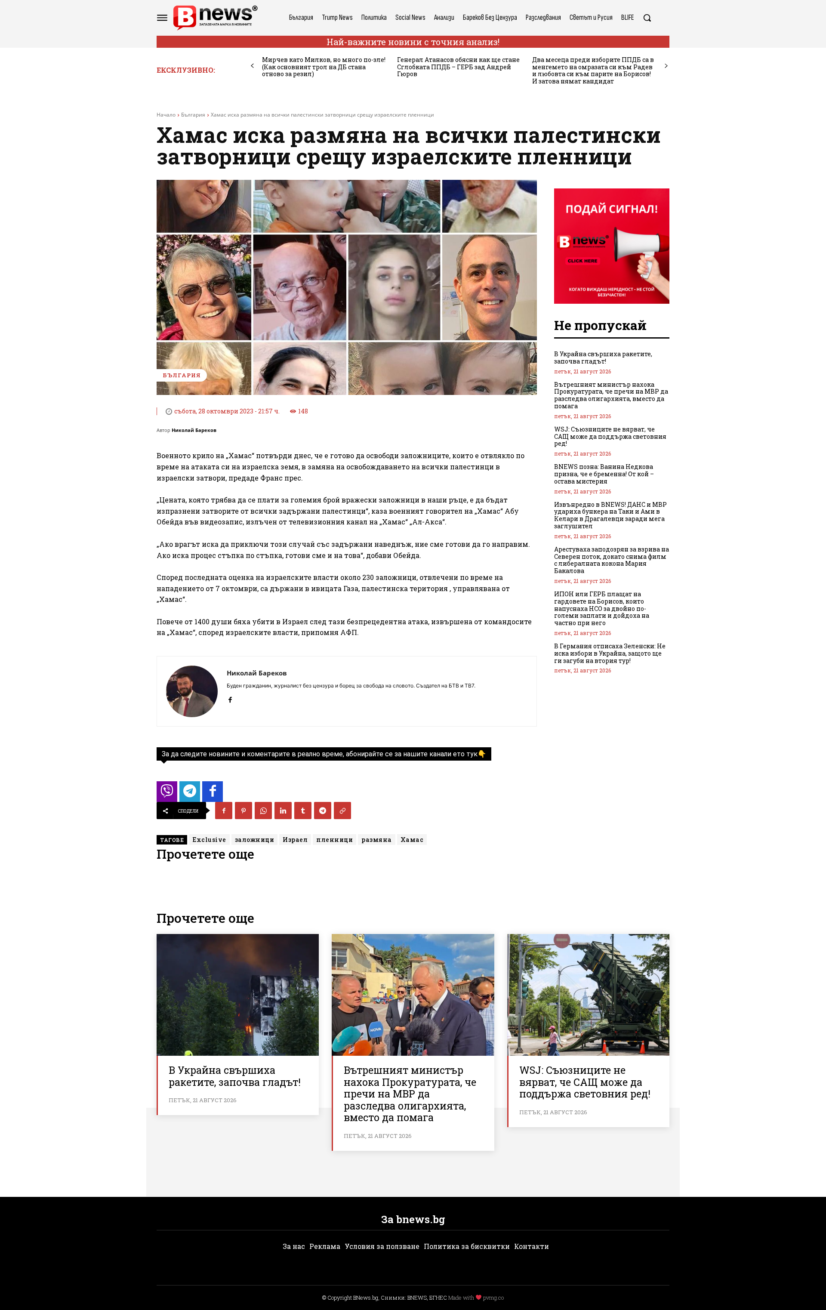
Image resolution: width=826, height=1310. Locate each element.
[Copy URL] (342, 810)
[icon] (167, 794)
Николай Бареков (194, 430)
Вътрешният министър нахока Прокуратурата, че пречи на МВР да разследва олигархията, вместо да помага (611, 395)
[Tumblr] (302, 810)
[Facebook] (230, 698)
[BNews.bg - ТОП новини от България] (215, 17)
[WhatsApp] (263, 810)
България (193, 114)
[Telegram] (322, 810)
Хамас (412, 839)
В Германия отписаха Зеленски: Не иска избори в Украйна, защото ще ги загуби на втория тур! (610, 653)
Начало (166, 114)
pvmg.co (493, 1297)
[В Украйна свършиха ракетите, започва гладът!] (238, 995)
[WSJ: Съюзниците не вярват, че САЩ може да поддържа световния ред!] (588, 995)
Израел (295, 839)
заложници (254, 839)
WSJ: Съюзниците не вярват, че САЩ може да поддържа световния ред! (610, 436)
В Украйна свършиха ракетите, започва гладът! (603, 357)
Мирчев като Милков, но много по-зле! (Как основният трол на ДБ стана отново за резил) (323, 66)
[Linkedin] (283, 810)
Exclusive (209, 839)
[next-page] (666, 66)
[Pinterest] (243, 810)
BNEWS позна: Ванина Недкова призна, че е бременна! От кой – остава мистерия (604, 473)
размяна (376, 839)
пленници (334, 839)
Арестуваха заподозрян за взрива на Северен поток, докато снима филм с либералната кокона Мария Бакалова (611, 560)
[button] (647, 17)
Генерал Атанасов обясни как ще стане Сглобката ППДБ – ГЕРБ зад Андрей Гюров (458, 66)
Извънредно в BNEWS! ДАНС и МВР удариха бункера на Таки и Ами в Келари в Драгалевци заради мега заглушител (610, 515)
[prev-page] (252, 66)
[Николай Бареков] (192, 691)
